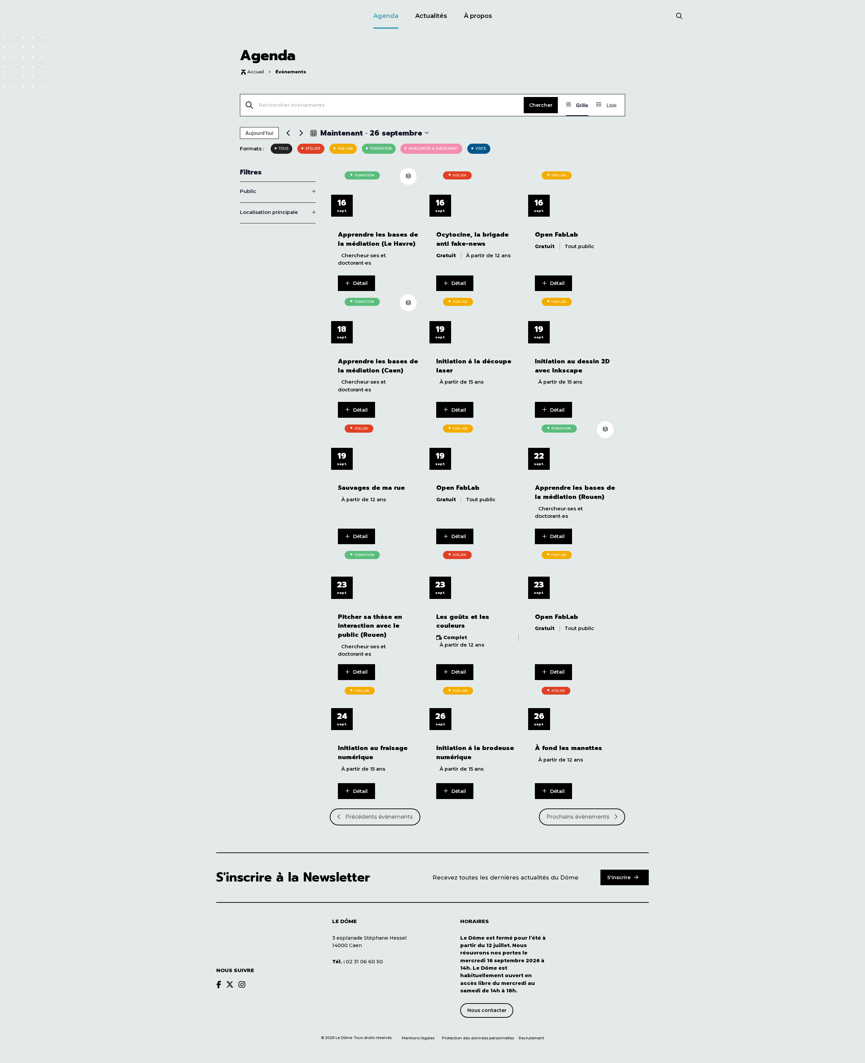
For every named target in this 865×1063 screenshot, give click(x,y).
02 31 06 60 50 (357, 962)
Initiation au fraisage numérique (372, 753)
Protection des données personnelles (478, 1038)
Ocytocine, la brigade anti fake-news (472, 239)
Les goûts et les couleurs (462, 621)
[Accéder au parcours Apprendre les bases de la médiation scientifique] (408, 176)
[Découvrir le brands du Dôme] (218, 984)
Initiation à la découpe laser (473, 366)
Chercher (540, 105)
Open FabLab (556, 234)
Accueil (255, 71)
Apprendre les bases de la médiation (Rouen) (575, 492)
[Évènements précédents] (288, 133)
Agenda (385, 16)
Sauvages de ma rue (371, 487)
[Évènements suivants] (301, 133)
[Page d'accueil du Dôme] (250, 934)
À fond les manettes (568, 748)
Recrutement (531, 1038)
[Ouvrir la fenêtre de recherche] (679, 17)
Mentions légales (418, 1038)
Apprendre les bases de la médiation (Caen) (378, 366)
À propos (478, 16)
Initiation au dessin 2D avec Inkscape (572, 366)
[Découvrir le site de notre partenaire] (625, 938)
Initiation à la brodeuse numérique (475, 753)
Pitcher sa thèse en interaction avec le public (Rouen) (370, 625)
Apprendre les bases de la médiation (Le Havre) (378, 239)
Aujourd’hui (259, 133)
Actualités (431, 16)
